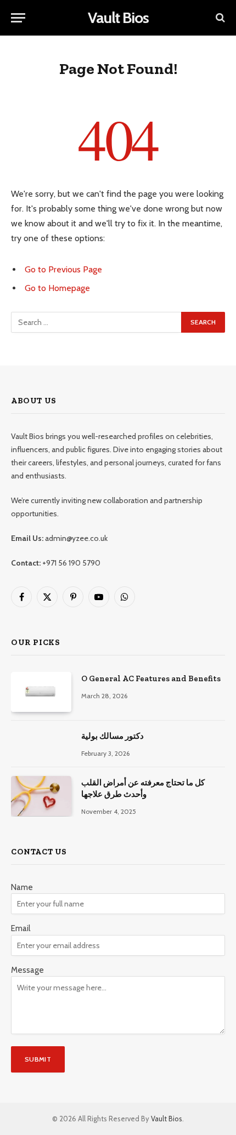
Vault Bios (166, 1118)
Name (22, 887)
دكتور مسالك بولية (112, 736)
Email (20, 928)
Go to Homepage (57, 288)
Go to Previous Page (63, 269)
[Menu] (18, 17)
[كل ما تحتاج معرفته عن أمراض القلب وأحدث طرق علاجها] (41, 796)
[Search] (219, 17)
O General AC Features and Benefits (151, 678)
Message (27, 970)
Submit (38, 1059)
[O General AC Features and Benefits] (41, 692)
